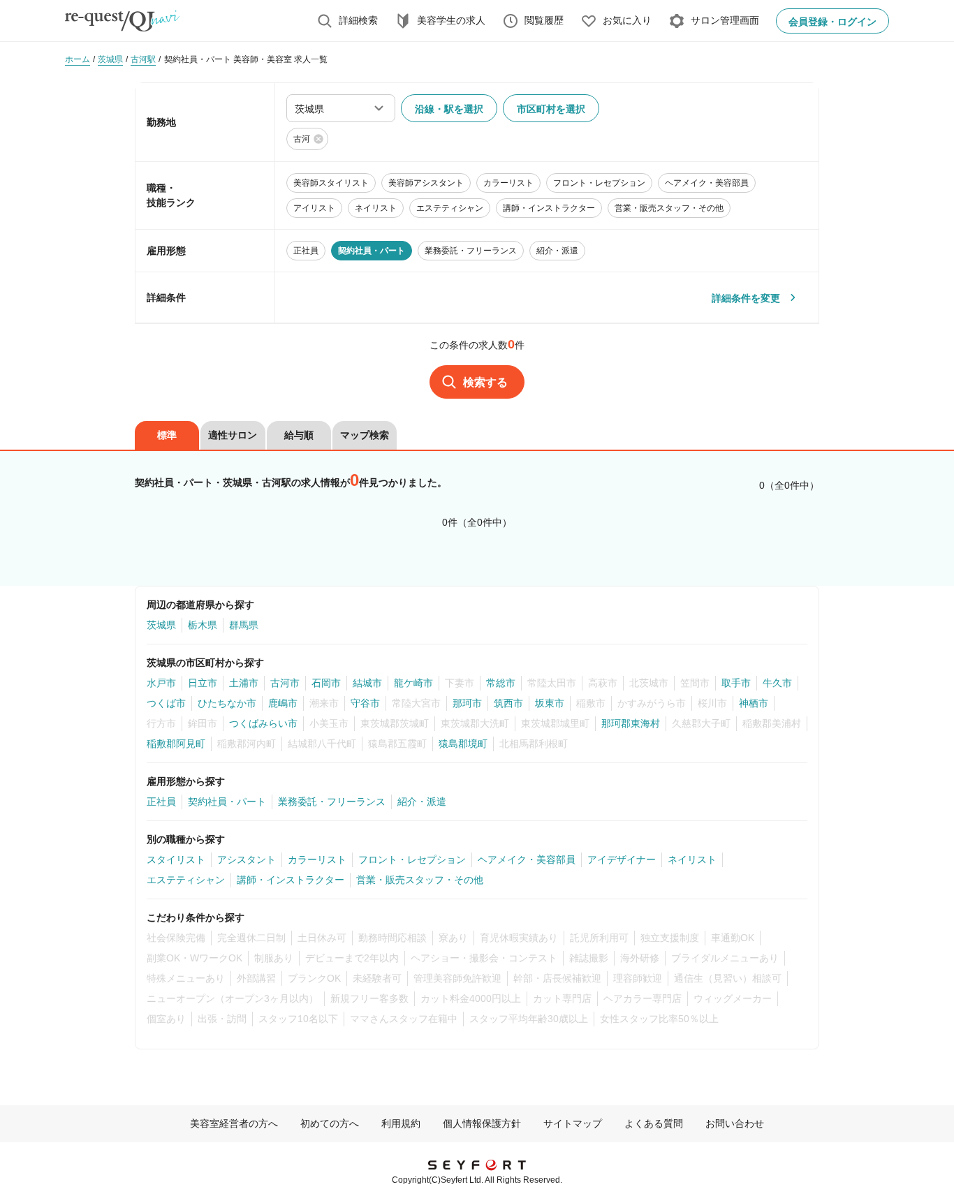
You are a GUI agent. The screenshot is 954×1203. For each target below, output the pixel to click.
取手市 (736, 682)
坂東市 (549, 703)
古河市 (285, 682)
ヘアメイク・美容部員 (526, 859)
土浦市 (243, 682)
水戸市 (161, 682)
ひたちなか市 (227, 703)
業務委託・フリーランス (332, 801)
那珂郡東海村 (630, 723)
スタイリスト (176, 859)
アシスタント (246, 859)
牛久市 (777, 682)
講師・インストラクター (290, 879)
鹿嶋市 (283, 703)
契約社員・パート (227, 801)
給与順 (299, 435)
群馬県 (243, 624)
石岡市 (326, 682)
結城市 (367, 682)
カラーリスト (317, 859)
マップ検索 (364, 435)
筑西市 (508, 703)
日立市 (202, 682)
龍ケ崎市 (413, 682)
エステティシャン (186, 879)
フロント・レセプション (412, 859)
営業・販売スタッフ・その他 (419, 879)
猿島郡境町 (463, 743)
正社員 (161, 801)
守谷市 (365, 703)
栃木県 (202, 624)
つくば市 (166, 703)
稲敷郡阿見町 (176, 743)
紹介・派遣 (421, 801)
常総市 (500, 682)
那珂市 (467, 703)
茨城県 (161, 624)
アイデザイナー (621, 859)
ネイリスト (692, 859)
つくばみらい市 (263, 723)
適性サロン (232, 435)
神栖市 (753, 703)
